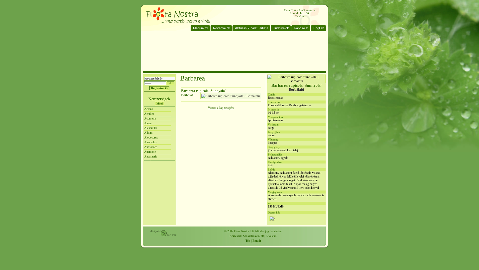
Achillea (149, 114)
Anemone (150, 152)
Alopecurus (151, 137)
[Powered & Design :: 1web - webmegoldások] (163, 235)
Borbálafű (188, 95)
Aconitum (150, 118)
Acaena (148, 109)
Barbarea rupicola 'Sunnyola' (203, 91)
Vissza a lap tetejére (221, 108)
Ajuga (147, 123)
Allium (148, 132)
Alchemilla (150, 128)
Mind (159, 103)
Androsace (150, 147)
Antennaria (150, 156)
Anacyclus (150, 142)
